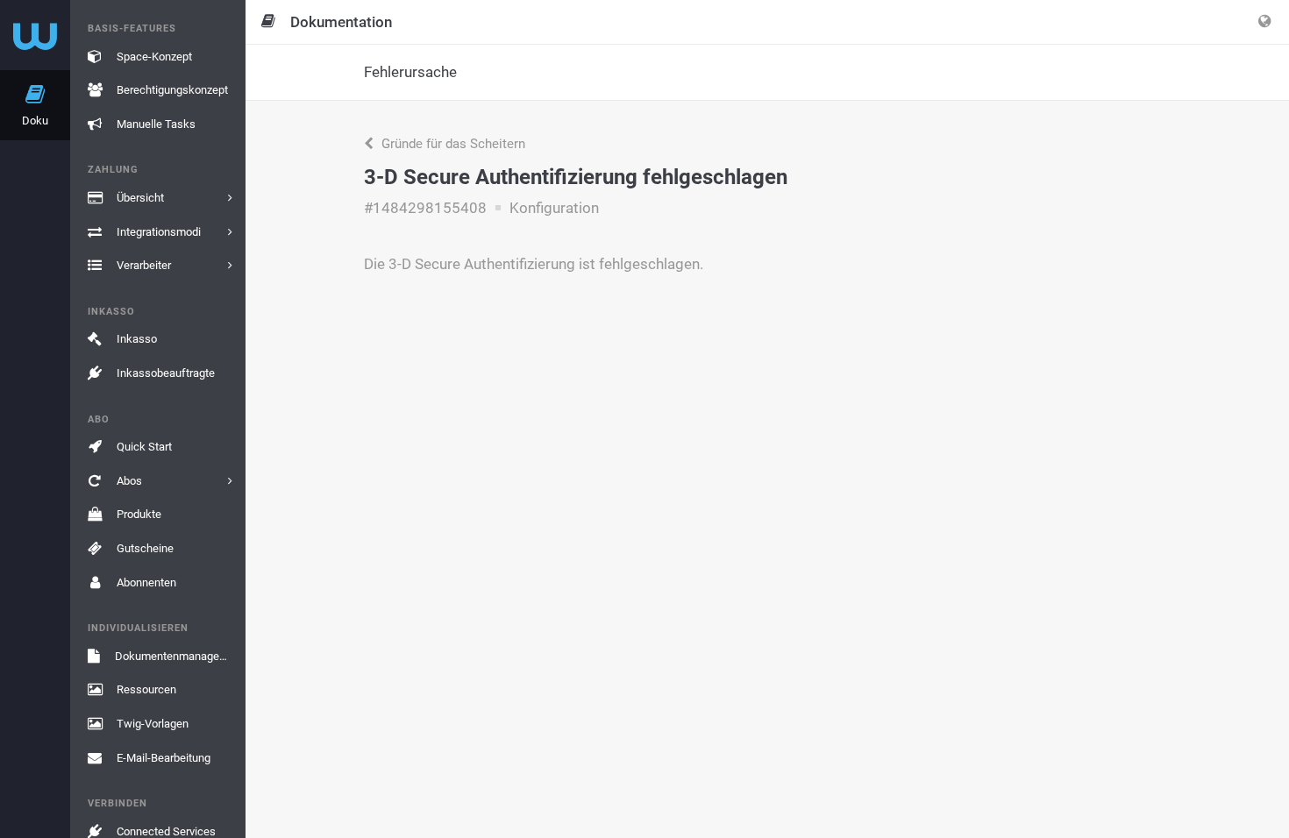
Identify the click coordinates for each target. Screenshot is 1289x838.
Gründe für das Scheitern (451, 144)
